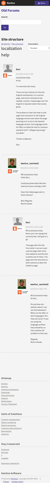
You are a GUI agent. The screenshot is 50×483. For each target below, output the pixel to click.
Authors (4, 386)
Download (5, 392)
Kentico (14, 478)
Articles (4, 383)
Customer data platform (11, 428)
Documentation (7, 395)
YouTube (4, 452)
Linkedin (4, 458)
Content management (10, 419)
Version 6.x (5, 44)
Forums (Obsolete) (9, 404)
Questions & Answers (10, 389)
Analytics (5, 434)
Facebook (5, 449)
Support (4, 398)
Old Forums (10, 10)
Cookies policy (17, 481)
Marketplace (6, 401)
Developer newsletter (10, 463)
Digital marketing (8, 422)
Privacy (6, 481)
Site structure (17, 44)
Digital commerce (8, 425)
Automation (6, 431)
